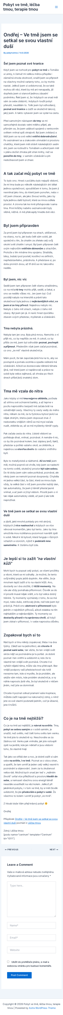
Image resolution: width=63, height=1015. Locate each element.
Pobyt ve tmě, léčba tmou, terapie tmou (21, 7)
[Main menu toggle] (56, 7)
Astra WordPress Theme (42, 1008)
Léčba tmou (34, 822)
